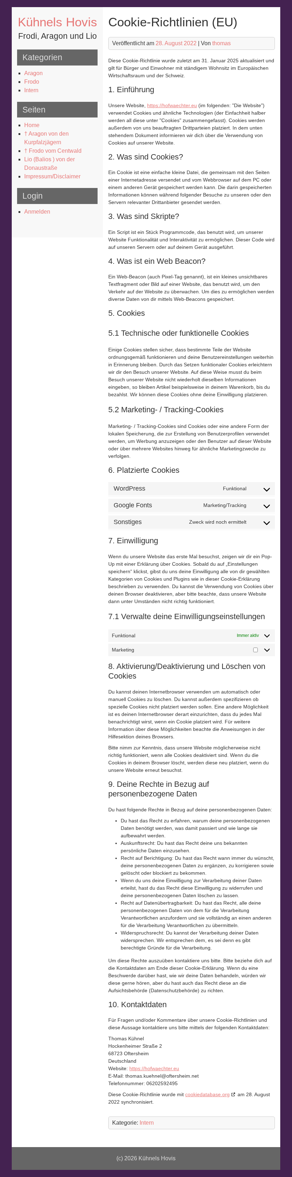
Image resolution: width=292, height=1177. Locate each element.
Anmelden (37, 212)
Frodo (31, 82)
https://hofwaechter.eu (172, 105)
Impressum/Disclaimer (52, 176)
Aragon (33, 73)
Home (32, 125)
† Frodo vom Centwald (53, 151)
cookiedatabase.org (207, 1094)
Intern (31, 90)
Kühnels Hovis (57, 22)
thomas (221, 43)
